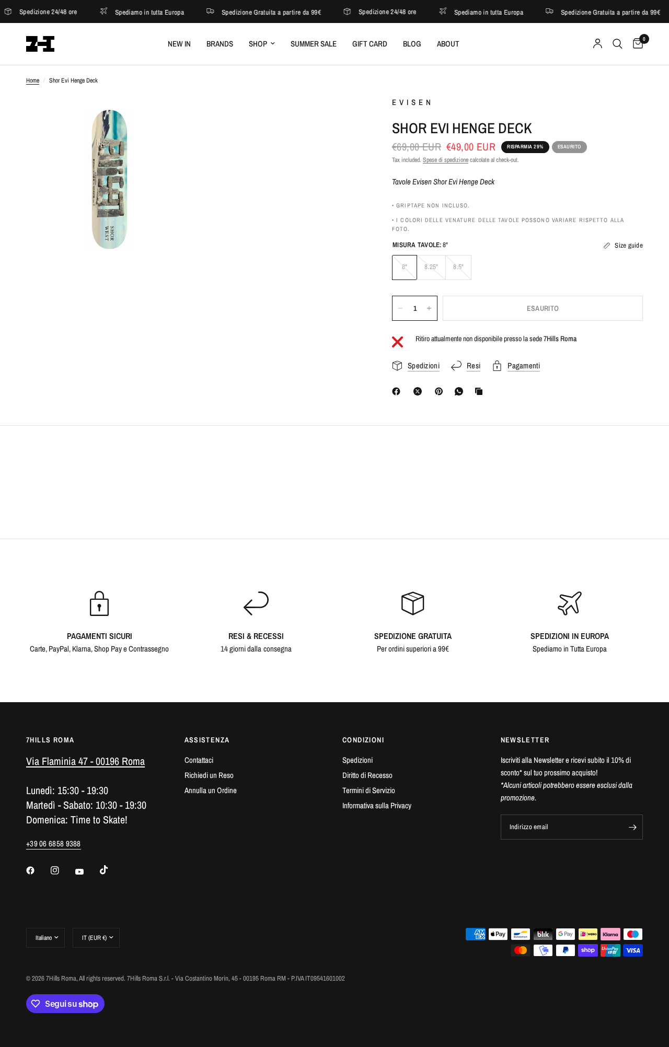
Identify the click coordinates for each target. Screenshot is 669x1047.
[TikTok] (111, 869)
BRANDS (219, 43)
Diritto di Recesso (367, 775)
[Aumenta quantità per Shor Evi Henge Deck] (429, 308)
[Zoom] (171, 118)
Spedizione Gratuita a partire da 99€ (253, 12)
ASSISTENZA (207, 739)
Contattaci (198, 759)
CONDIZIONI (363, 739)
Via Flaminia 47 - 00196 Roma (85, 761)
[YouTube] (86, 871)
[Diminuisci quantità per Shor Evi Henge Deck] (400, 308)
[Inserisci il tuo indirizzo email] (632, 827)
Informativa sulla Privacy (376, 805)
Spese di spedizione (445, 160)
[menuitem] (179, 43)
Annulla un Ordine (210, 790)
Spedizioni (357, 759)
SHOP (258, 43)
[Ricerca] (617, 44)
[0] (635, 44)
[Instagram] (62, 870)
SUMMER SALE (314, 43)
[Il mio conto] (597, 44)
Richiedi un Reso (209, 775)
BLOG (412, 43)
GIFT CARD (369, 43)
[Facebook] (398, 391)
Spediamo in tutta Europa (131, 12)
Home (32, 80)
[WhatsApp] (461, 391)
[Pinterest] (441, 391)
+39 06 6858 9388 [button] (53, 843)
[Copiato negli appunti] (481, 391)
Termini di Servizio (368, 790)
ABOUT (448, 43)
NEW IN (179, 43)
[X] (419, 391)
